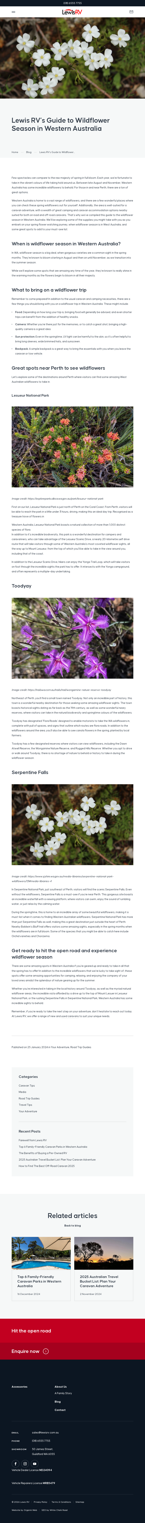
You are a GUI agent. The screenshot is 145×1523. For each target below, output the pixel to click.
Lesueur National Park (43, 506)
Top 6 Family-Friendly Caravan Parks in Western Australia (53, 1146)
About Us (61, 1386)
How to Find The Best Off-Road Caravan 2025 (47, 1165)
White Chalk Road (59, 1510)
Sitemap (80, 1502)
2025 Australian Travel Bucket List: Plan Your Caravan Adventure (57, 1159)
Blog (58, 1401)
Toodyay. (77, 698)
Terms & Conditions (61, 1502)
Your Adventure (60, 1047)
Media (22, 1091)
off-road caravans (55, 214)
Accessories (19, 1386)
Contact (60, 1409)
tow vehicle (35, 353)
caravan (16, 210)
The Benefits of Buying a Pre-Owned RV (43, 1153)
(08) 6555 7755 (41, 1440)
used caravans (70, 1016)
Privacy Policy (40, 1502)
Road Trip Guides (80, 1047)
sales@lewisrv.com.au (45, 1432)
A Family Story (63, 1393)
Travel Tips (25, 1104)
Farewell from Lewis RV (33, 1140)
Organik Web (30, 1510)
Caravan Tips (27, 1085)
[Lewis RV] (72, 11)
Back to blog (72, 1225)
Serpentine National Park (29, 889)
